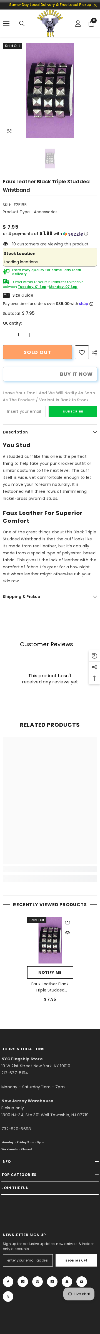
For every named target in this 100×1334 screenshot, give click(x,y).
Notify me (50, 972)
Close (95, 5)
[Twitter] (8, 1296)
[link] (82, 352)
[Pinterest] (37, 1281)
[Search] (22, 23)
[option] (50, 90)
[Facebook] (8, 1281)
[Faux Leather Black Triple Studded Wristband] (50, 940)
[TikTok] (52, 1281)
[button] (50, 234)
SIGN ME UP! (76, 1260)
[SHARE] (93, 352)
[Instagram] (23, 1281)
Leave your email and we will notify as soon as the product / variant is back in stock (49, 396)
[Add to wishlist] (67, 923)
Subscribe (73, 411)
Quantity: (12, 323)
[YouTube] (81, 1281)
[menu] (6, 23)
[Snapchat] (67, 1281)
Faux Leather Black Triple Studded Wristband (50, 987)
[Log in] (78, 23)
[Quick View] (67, 933)
